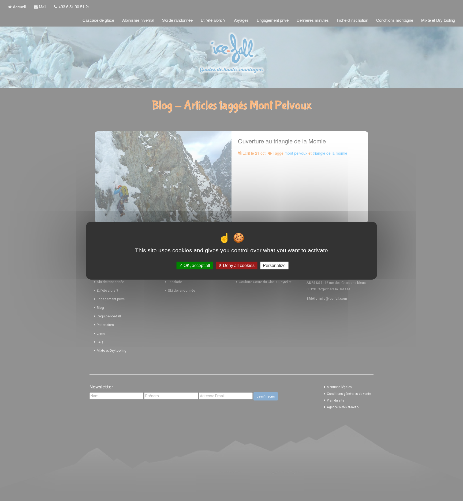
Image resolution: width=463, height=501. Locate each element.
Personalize (274, 265)
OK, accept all (196, 265)
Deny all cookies (238, 265)
